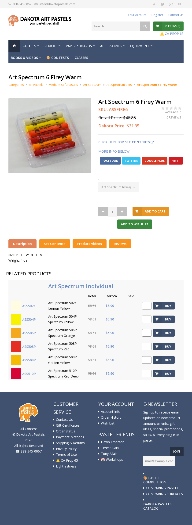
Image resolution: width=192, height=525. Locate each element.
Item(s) (172, 26)
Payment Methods (70, 437)
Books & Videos (24, 57)
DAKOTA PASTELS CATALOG (157, 506)
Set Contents (54, 243)
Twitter (131, 161)
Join (176, 451)
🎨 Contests (57, 57)
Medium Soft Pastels (63, 85)
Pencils (50, 46)
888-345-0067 (22, 4)
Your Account (137, 15)
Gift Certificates (67, 425)
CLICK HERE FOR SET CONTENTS (124, 142)
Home (14, 46)
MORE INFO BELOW (113, 151)
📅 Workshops (112, 459)
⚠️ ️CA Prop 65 (67, 460)
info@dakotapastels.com (57, 4)
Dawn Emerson (112, 442)
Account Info (110, 412)
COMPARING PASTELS (163, 488)
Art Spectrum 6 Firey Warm (157, 85)
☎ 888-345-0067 (29, 451)
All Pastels (36, 85)
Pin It (175, 161)
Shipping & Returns (70, 443)
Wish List (107, 423)
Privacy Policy (66, 449)
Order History (111, 417)
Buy (168, 306)
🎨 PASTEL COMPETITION (154, 480)
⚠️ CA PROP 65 (172, 33)
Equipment (139, 46)
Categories (16, 85)
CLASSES (81, 57)
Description (22, 243)
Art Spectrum (92, 85)
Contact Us (176, 15)
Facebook (110, 161)
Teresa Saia (110, 448)
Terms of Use (66, 455)
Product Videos (89, 243)
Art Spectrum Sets (119, 85)
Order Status (65, 431)
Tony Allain (109, 454)
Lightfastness (66, 466)
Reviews (120, 243)
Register (157, 15)
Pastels (29, 46)
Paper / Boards (79, 46)
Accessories (111, 46)
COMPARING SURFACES (164, 494)
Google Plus (154, 161)
